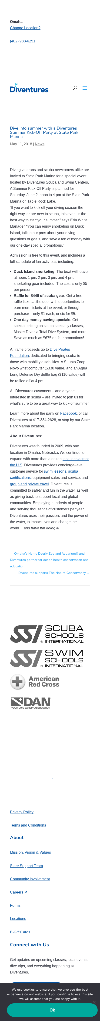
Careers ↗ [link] (18, 892)
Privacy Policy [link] (21, 812)
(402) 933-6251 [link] (22, 41)
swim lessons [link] (55, 471)
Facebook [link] (68, 413)
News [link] (39, 144)
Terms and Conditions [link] (28, 825)
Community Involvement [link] (30, 879)
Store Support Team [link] (26, 866)
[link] (30, 88)
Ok (52, 1010)
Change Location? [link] (25, 28)
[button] (85, 88)
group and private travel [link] (29, 484)
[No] (94, 1002)
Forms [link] (15, 905)
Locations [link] (18, 919)
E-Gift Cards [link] (20, 932)
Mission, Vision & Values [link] (30, 852)
